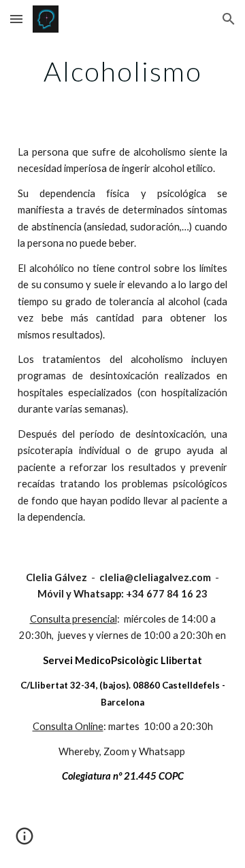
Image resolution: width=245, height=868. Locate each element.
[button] (16, 18)
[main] (122, 71)
